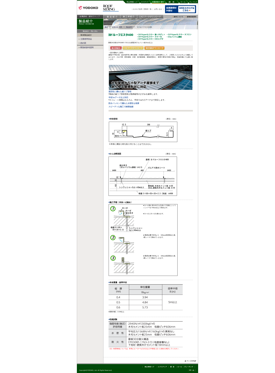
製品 (106, 27)
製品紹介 (129, 27)
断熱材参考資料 (87, 47)
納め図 (83, 43)
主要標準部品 (86, 39)
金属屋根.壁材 (117, 27)
